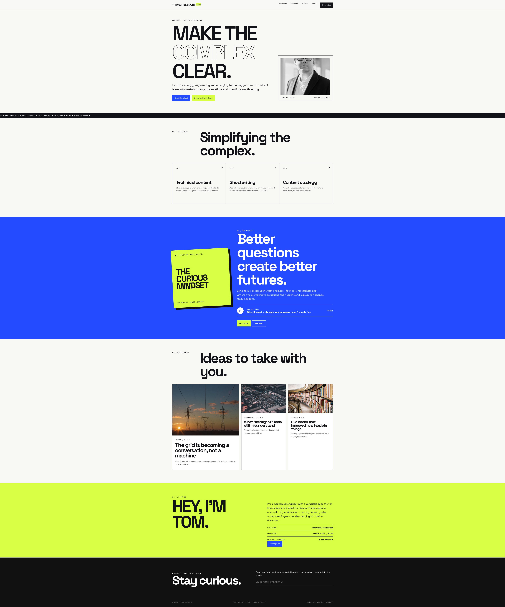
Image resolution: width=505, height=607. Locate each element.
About (314, 3)
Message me (275, 544)
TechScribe (282, 3)
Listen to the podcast (203, 98)
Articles (305, 3)
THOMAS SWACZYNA (186, 5)
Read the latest (181, 98)
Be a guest (259, 323)
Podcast (294, 3)
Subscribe (326, 5)
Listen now (243, 323)
